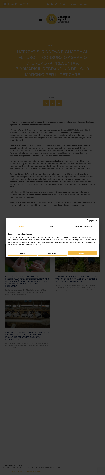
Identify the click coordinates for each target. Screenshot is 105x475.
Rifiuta (22, 253)
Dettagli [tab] (52, 227)
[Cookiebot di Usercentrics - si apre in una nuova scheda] (88, 220)
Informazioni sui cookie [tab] (83, 227)
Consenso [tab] (21, 227)
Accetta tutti (82, 253)
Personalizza (51, 253)
